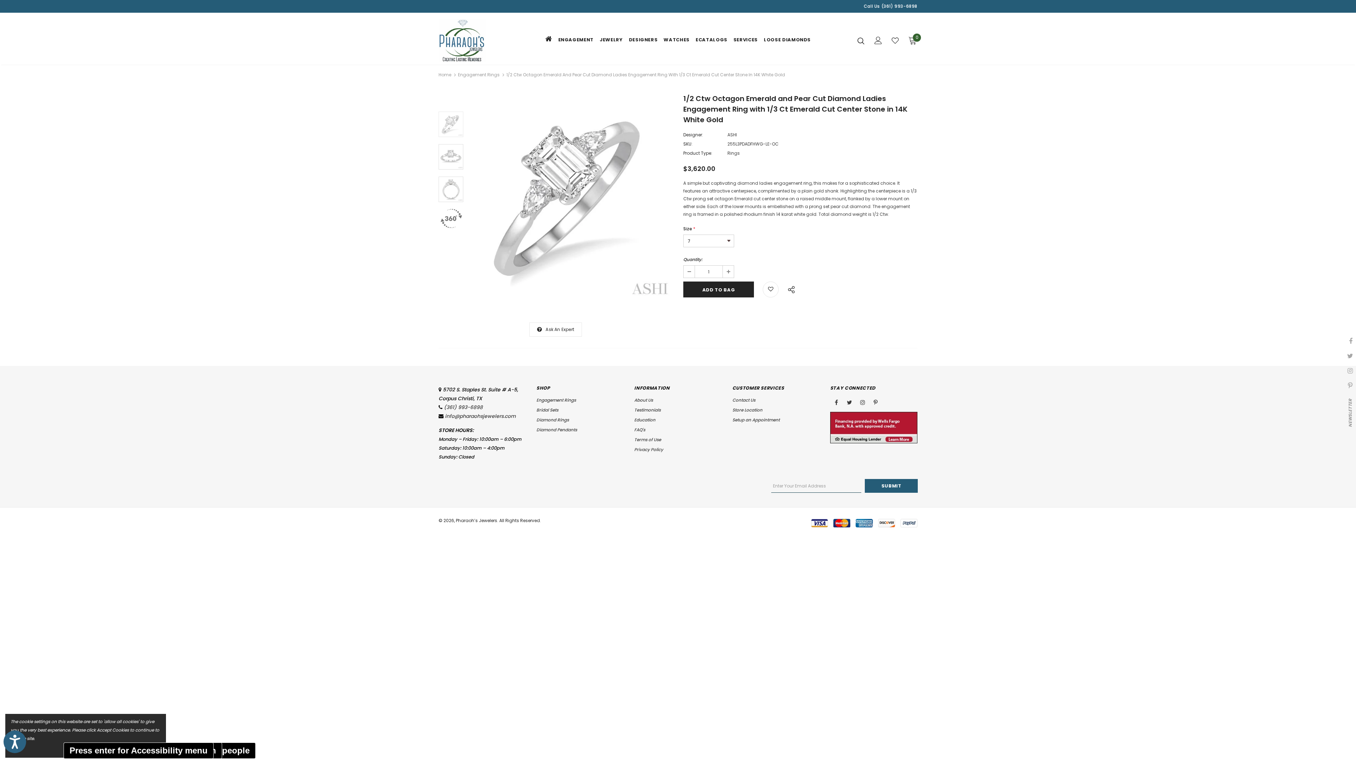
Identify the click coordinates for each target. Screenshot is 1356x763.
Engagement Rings (479, 75)
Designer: (693, 135)
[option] (571, 198)
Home (445, 75)
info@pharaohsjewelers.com (480, 416)
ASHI (732, 135)
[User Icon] (878, 40)
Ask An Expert (560, 329)
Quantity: (692, 259)
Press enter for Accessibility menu (139, 750)
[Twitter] (849, 402)
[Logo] (480, 40)
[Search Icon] (860, 40)
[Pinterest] (875, 402)
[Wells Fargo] (873, 427)
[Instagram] (862, 402)
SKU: (687, 144)
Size (689, 229)
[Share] (789, 289)
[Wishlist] (895, 40)
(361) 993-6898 (463, 407)
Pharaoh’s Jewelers (476, 520)
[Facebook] (836, 402)
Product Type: (697, 153)
